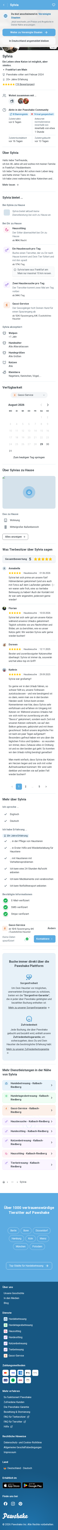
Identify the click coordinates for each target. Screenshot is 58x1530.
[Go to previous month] (41, 405)
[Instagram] (13, 1504)
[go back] (4, 5)
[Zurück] (12, 787)
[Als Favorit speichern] (53, 5)
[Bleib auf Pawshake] (27, 939)
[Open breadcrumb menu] (12, 1182)
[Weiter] (46, 787)
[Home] (3, 1182)
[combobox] (29, 395)
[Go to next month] (48, 405)
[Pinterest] (20, 1504)
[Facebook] (5, 1504)
